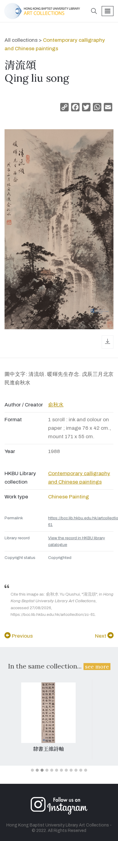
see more (97, 666)
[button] (94, 12)
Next (101, 636)
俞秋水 (56, 405)
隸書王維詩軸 (48, 749)
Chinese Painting (68, 497)
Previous (22, 636)
